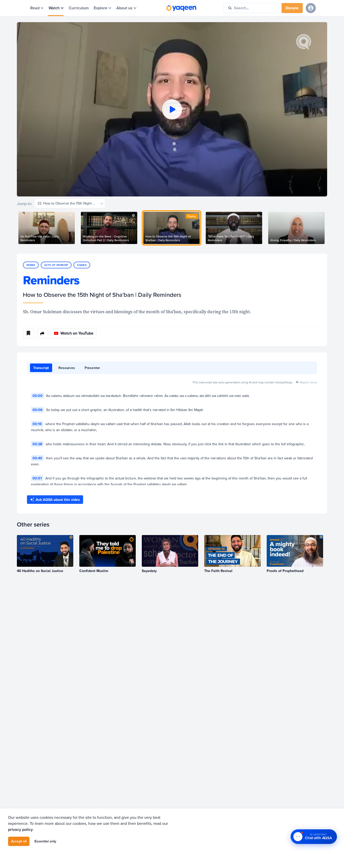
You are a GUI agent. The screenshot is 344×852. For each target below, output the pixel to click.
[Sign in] (311, 8)
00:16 (37, 423)
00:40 (37, 458)
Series (30, 265)
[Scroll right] (327, 228)
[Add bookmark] (28, 333)
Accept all (18, 841)
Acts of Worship (56, 265)
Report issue (308, 382)
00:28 (37, 444)
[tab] (41, 367)
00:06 (37, 409)
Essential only (45, 841)
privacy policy (20, 829)
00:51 (37, 478)
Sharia (82, 265)
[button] (172, 109)
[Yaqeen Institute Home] (181, 8)
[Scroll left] (17, 228)
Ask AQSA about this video (58, 499)
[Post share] (42, 333)
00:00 (37, 395)
